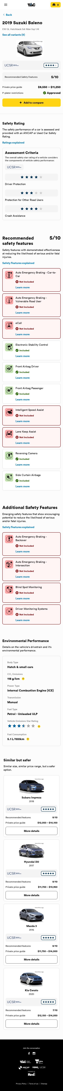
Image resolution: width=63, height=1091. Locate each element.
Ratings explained (13, 142)
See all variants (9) (13, 34)
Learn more (23, 287)
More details (31, 831)
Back (9, 14)
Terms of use (33, 1083)
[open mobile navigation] (5, 4)
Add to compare (34, 102)
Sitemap (44, 1083)
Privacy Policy (21, 1083)
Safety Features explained (18, 263)
